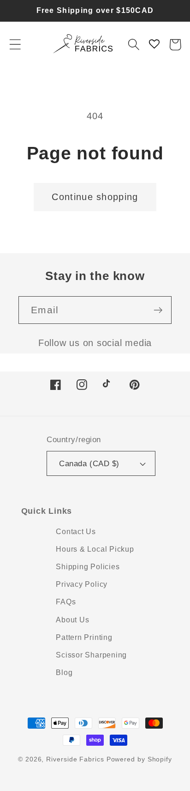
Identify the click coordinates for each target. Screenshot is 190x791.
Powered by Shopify (139, 759)
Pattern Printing (84, 637)
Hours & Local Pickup (95, 549)
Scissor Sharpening (91, 655)
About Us (72, 620)
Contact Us (76, 531)
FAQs (66, 602)
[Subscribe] (158, 310)
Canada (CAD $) (89, 463)
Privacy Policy (81, 584)
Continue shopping (95, 197)
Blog (64, 672)
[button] (15, 44)
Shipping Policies (87, 567)
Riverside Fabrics (75, 759)
